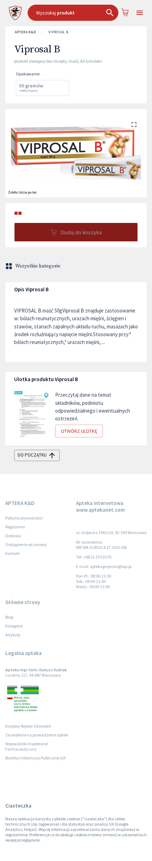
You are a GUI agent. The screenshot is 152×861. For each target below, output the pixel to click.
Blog (9, 617)
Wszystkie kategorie (37, 266)
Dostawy (13, 535)
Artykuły (13, 634)
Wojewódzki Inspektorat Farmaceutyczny (26, 746)
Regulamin (15, 526)
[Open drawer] (140, 13)
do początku (32, 455)
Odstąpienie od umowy (26, 544)
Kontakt (12, 553)
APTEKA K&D (25, 32)
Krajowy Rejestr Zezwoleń (28, 726)
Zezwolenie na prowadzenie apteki (36, 734)
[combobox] (73, 13)
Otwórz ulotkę (79, 431)
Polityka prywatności (24, 518)
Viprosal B (58, 32)
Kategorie (14, 625)
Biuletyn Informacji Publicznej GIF (35, 757)
